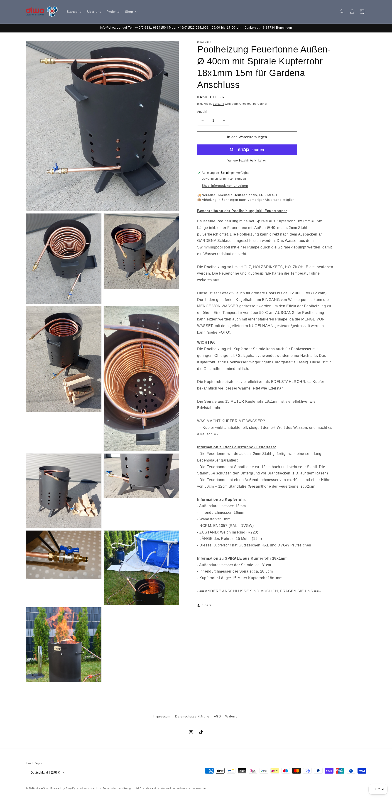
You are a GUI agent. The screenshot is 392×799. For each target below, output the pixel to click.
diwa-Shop (43, 788)
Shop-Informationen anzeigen (225, 185)
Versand (218, 103)
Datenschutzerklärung (192, 716)
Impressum (162, 716)
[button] (130, 11)
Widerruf (232, 716)
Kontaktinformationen (174, 788)
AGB (217, 716)
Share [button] (207, 605)
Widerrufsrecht (89, 788)
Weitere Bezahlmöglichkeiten (247, 160)
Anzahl (202, 111)
